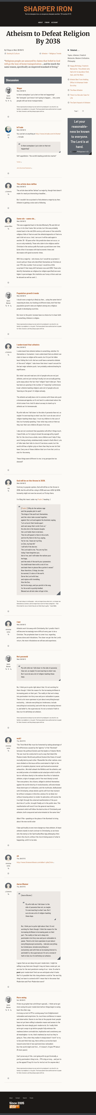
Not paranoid (22, 656)
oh (18, 856)
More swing (21, 997)
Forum (31, 1098)
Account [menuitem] (54, 22)
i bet (19, 622)
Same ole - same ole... (26, 218)
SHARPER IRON (48, 8)
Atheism (45, 53)
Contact (18, 1098)
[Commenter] (6, 101)
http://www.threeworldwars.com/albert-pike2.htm (35, 862)
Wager (19, 88)
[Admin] (10, 101)
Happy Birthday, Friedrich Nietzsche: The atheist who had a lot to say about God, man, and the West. (80, 70)
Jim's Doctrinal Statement (24, 168)
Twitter (19, 162)
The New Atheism (76, 90)
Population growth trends (28, 293)
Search (25, 1098)
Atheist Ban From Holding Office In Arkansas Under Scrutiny (79, 82)
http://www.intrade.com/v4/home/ (48, 134)
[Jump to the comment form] (8, 116)
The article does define (27, 184)
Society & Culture (13, 53)
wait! (19, 738)
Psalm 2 (40, 499)
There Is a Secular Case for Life (79, 96)
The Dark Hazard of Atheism (80, 102)
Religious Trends (55, 53)
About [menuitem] (40, 22)
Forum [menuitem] (47, 22)
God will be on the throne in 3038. (31, 480)
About (11, 1098)
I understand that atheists (28, 344)
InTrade (20, 127)
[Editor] (8, 101)
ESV (74, 151)
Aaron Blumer (22, 884)
